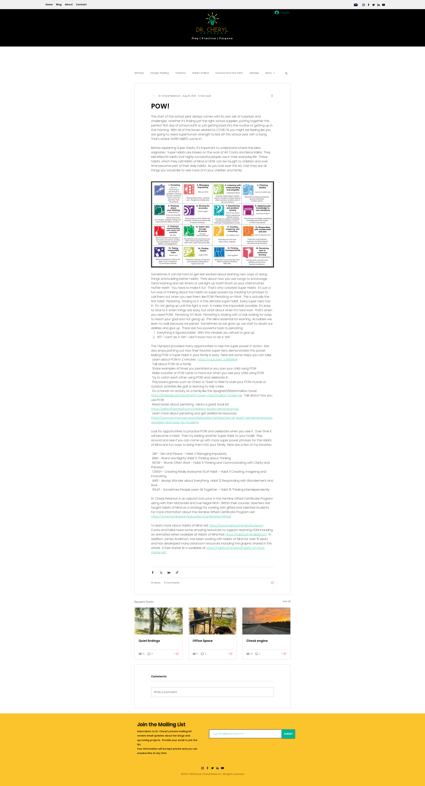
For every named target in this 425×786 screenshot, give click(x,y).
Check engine (257, 641)
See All (287, 601)
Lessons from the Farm (229, 73)
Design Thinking (160, 73)
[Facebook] (368, 4)
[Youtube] (383, 4)
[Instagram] (363, 4)
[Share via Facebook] (152, 572)
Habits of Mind (200, 73)
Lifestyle (254, 73)
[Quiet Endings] (159, 621)
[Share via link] (177, 572)
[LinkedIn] (378, 4)
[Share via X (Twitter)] (160, 572)
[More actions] (272, 96)
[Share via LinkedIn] (168, 572)
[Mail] (356, 5)
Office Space (203, 641)
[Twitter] (373, 4)
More (269, 73)
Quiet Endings (149, 641)
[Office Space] (213, 621)
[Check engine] (266, 621)
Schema (180, 73)
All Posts (139, 73)
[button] (286, 73)
